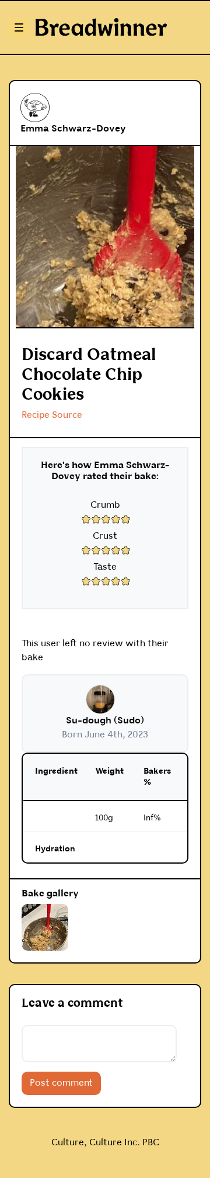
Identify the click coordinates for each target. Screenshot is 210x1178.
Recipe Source (52, 415)
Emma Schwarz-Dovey (73, 128)
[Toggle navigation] (17, 27)
